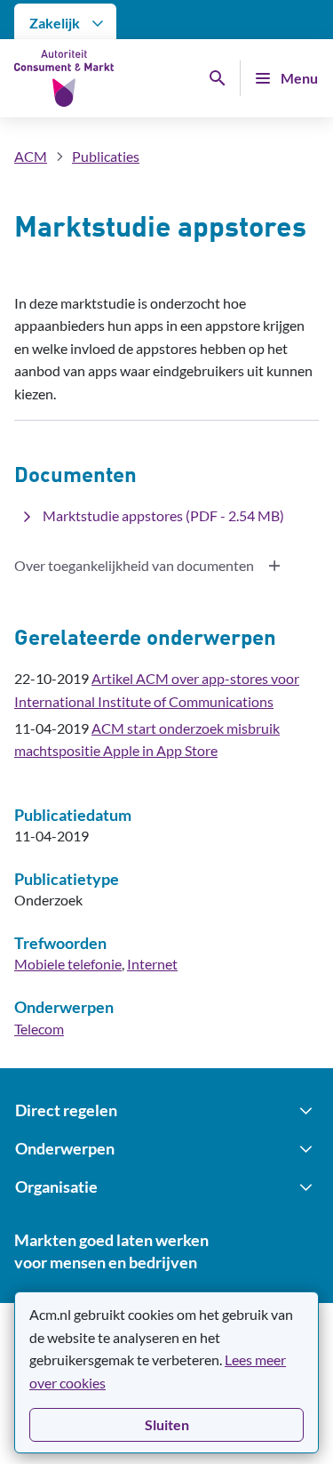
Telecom (39, 1028)
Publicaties (105, 156)
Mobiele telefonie (68, 963)
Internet (152, 963)
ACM (30, 156)
